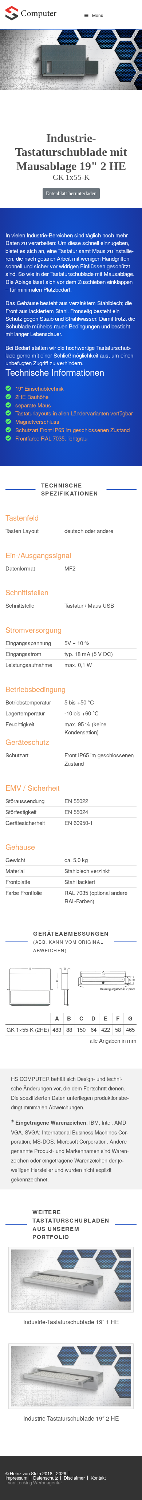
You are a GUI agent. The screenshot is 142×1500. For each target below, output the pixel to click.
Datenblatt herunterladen (71, 193)
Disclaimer (74, 1478)
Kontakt (98, 1478)
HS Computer (30, 13)
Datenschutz (45, 1478)
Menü (97, 15)
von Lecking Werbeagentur (35, 1482)
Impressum (16, 1478)
